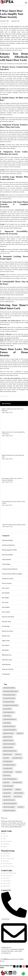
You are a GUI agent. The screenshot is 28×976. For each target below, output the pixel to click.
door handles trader (8, 768)
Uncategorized (6, 674)
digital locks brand (8, 736)
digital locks (19, 733)
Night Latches (6, 640)
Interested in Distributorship (9, 873)
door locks (18, 771)
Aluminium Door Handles (9, 687)
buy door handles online (9, 712)
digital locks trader (8, 754)
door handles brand (8, 761)
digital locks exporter (8, 740)
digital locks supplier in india (10, 750)
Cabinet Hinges (6, 564)
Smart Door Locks (15, 21)
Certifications (6, 843)
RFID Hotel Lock (6, 655)
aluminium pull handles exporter (10, 691)
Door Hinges (5, 597)
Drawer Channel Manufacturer (10, 779)
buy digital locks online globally (11, 705)
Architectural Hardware (8, 545)
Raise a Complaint (7, 841)
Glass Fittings (5, 626)
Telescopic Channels (7, 669)
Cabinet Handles (6, 559)
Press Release (5, 645)
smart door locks (17, 796)
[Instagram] (14, 973)
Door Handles (6, 593)
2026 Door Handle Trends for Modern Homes (14, 524)
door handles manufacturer (9, 764)
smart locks (20, 807)
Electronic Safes (6, 621)
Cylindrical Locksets (7, 578)
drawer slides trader (8, 789)
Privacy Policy (6, 878)
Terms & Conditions (7, 875)
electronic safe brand (8, 617)
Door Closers (5, 588)
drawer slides (6, 782)
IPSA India (18, 789)
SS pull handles (6, 664)
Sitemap (5, 846)
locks (13, 244)
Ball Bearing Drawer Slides (9, 550)
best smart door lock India (9, 698)
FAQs (4, 833)
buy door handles (7, 708)
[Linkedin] (10, 973)
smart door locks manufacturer (10, 803)
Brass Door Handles (7, 554)
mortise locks (6, 636)
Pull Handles (5, 650)
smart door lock (7, 796)
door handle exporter (17, 757)
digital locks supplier (8, 747)
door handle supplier (8, 771)
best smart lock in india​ (8, 701)
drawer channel (7, 775)
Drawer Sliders (6, 612)
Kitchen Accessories (7, 631)
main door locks (7, 793)
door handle (6, 757)
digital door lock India (8, 733)
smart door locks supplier (9, 807)
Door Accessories (7, 583)
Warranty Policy (6, 883)
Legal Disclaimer (7, 880)
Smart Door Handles (18, 793)
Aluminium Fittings (7, 863)
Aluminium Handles (7, 540)
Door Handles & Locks (8, 858)
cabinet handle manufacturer (10, 719)
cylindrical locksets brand (9, 726)
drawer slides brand (17, 782)
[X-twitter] (6, 973)
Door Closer (18, 754)
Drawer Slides (6, 855)
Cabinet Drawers (7, 715)
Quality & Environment (8, 866)
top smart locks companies (9, 810)
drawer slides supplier (8, 785)
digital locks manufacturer (9, 743)
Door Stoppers (6, 607)
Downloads (5, 836)
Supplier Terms (6, 886)
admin (3, 412)
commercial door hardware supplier (12, 574)
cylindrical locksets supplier (9, 729)
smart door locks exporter (9, 800)
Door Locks (5, 602)
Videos (4, 838)
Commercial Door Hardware (9, 569)
